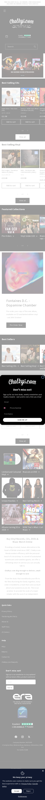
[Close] (43, 771)
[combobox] (6, 408)
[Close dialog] (43, 377)
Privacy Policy (26, 784)
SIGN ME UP (22, 420)
